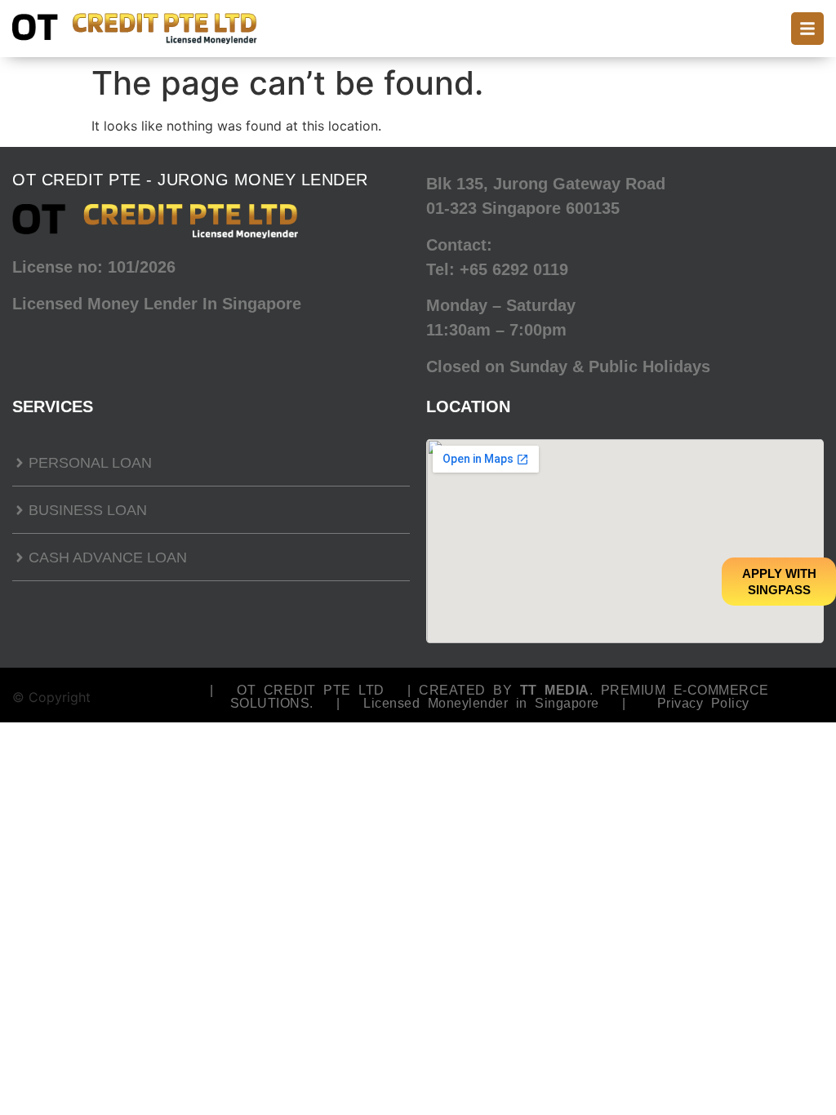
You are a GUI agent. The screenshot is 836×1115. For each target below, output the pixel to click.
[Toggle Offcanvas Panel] (807, 28)
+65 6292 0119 (514, 269)
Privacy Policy (703, 703)
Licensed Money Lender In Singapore (156, 304)
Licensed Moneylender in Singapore (481, 703)
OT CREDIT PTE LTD (311, 690)
